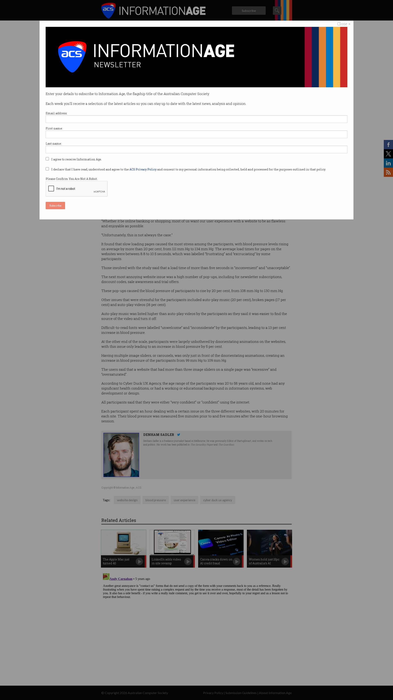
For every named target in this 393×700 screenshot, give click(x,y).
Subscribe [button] (55, 205)
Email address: (56, 113)
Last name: (54, 143)
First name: (54, 128)
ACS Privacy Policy (143, 169)
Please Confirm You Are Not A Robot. (72, 179)
